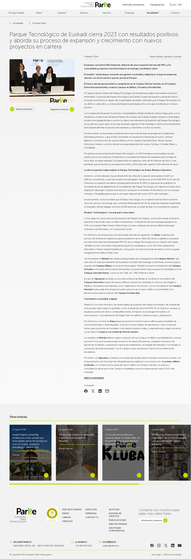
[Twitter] (166, 545)
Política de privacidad (172, 554)
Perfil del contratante (133, 4)
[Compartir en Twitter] (93, 391)
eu (175, 4)
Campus (61, 12)
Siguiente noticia (59, 109)
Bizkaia (159, 56)
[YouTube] (179, 545)
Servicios (107, 12)
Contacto (175, 12)
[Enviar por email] (107, 391)
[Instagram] (159, 545)
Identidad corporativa (116, 529)
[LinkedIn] (173, 545)
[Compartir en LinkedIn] (100, 391)
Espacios (84, 12)
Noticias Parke (39, 23)
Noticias (177, 56)
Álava (152, 56)
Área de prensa (118, 524)
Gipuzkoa (167, 56)
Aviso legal (156, 554)
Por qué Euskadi (16, 12)
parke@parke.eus (111, 545)
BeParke (108, 452)
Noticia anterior (24, 109)
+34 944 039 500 (83, 545)
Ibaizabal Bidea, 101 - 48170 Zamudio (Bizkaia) (38, 545)
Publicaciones (117, 520)
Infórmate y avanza (151, 520)
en (180, 4)
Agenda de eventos (115, 514)
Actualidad (152, 12)
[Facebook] (152, 545)
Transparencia (157, 4)
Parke (38, 12)
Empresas (129, 12)
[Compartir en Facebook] (86, 391)
